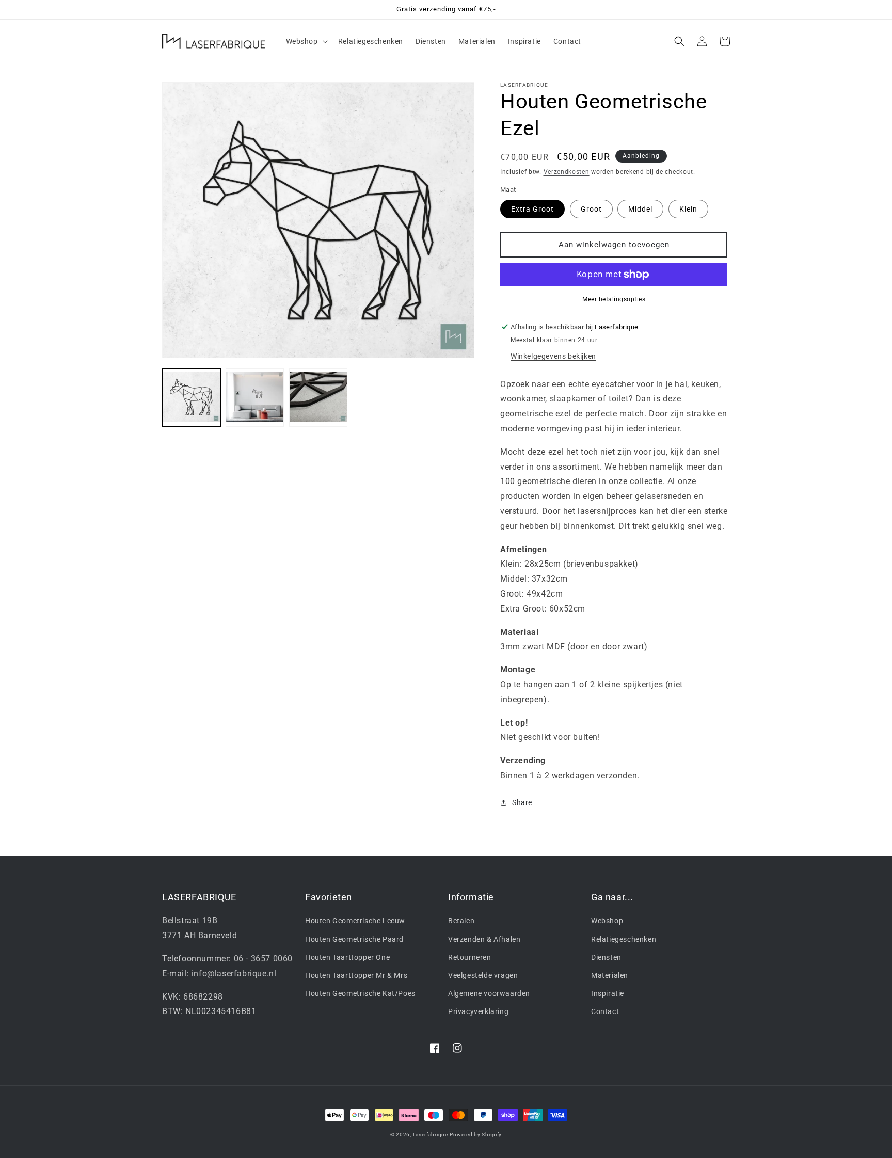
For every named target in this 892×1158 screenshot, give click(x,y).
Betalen (461, 920)
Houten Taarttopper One (347, 957)
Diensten (606, 957)
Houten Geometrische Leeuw (355, 920)
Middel (640, 209)
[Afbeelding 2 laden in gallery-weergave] (255, 397)
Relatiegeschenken (623, 939)
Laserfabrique (430, 1134)
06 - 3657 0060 (263, 958)
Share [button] (522, 802)
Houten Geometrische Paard (354, 939)
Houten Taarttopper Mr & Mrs (356, 975)
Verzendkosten (567, 171)
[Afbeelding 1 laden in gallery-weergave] (191, 397)
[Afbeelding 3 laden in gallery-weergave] (318, 397)
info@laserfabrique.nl (234, 973)
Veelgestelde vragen (483, 975)
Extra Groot (532, 209)
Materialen (609, 975)
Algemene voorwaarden (489, 993)
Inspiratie (607, 993)
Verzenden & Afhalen (484, 939)
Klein (688, 209)
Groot (591, 209)
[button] (306, 41)
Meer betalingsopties (613, 299)
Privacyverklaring (478, 1011)
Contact (605, 1011)
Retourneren (469, 957)
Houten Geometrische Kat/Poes (360, 993)
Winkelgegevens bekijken (553, 356)
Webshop (607, 920)
